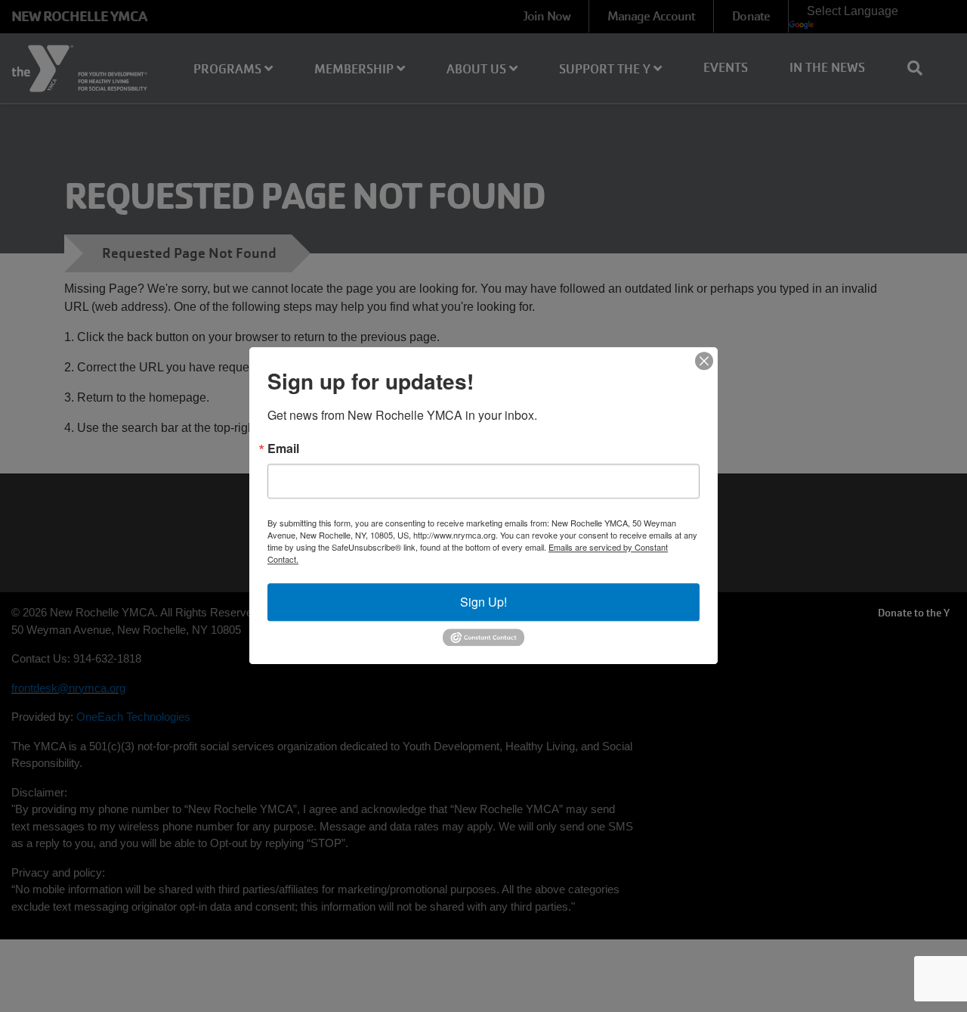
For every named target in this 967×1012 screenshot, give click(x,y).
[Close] (704, 361)
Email (283, 448)
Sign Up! (483, 601)
